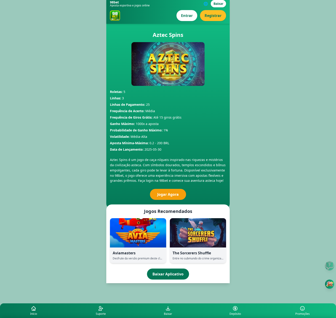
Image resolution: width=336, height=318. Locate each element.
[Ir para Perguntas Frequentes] (329, 265)
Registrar (213, 15)
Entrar (187, 15)
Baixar (218, 3)
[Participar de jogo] (329, 284)
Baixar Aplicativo (168, 274)
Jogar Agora (168, 194)
